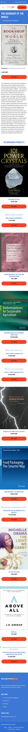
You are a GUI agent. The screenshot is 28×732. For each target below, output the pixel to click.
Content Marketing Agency (11, 698)
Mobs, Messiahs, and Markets (14, 218)
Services (6, 703)
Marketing (11, 68)
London (4, 2)
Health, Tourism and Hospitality (14, 372)
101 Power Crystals (14, 199)
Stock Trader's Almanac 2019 (14, 353)
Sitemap (18, 729)
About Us (6, 700)
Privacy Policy (11, 729)
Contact (10, 727)
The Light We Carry (14, 572)
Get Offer (22, 7)
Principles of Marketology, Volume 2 (14, 431)
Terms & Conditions (18, 727)
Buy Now (14, 77)
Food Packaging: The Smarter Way (14, 492)
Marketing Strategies (20, 68)
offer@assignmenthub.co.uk (20, 2)
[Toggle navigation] (3, 7)
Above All (14, 632)
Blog (5, 707)
